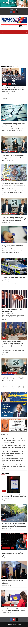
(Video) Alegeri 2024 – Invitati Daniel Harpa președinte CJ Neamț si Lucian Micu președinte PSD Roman (14, 157)
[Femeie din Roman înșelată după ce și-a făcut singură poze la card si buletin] (14, 112)
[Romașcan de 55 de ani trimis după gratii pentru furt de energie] (14, 299)
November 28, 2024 (7, 93)
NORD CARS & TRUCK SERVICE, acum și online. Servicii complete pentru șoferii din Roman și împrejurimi (12, 453)
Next (14, 389)
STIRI (9, 83)
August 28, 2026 (6, 528)
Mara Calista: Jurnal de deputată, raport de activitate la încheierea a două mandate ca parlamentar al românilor (13, 89)
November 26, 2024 (7, 347)
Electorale (5, 151)
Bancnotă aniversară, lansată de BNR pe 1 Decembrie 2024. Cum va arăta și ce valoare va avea (13, 185)
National (4, 179)
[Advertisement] (14, 48)
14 (24, 386)
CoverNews (11, 624)
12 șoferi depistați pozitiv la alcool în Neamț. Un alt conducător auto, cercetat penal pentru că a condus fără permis (13, 440)
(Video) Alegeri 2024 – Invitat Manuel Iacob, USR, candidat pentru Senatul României (13, 378)
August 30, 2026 (6, 500)
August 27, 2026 (6, 612)
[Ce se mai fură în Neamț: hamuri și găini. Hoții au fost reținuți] (14, 266)
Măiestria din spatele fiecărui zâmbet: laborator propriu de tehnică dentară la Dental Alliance (13, 466)
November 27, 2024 (7, 188)
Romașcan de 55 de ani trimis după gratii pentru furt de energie (12, 310)
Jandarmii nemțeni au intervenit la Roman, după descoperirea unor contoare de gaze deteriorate (13, 460)
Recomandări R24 (6, 548)
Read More (4, 100)
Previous (5, 386)
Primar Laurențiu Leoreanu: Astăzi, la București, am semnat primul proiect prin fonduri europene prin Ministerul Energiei (12, 343)
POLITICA (4, 83)
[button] (2, 32)
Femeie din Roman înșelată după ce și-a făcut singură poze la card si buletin (13, 124)
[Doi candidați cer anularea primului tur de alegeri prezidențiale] (14, 234)
